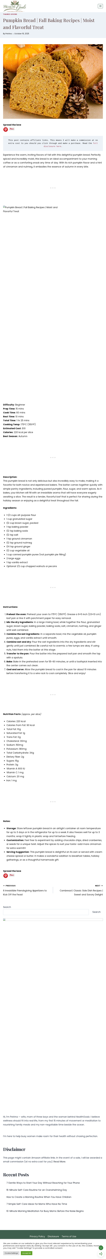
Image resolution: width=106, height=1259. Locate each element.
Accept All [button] (26, 1253)
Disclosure (53, 1236)
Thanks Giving (10, 14)
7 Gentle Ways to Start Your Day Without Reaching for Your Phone (43, 1182)
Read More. (60, 1161)
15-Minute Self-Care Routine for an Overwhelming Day (36, 1190)
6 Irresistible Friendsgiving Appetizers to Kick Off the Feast (25, 890)
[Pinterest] (5, 129)
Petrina (9, 33)
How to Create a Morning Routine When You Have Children (38, 1197)
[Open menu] (100, 6)
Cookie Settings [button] (11, 1253)
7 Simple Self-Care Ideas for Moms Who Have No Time (36, 1204)
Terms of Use (69, 1236)
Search (7, 907)
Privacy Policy (37, 1236)
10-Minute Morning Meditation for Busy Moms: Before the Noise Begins (45, 1211)
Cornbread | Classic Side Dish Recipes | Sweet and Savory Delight (81, 890)
